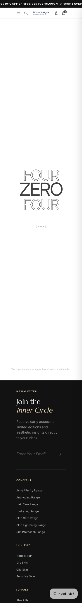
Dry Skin (22, 562)
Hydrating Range (27, 511)
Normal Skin (24, 555)
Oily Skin (22, 569)
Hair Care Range (27, 504)
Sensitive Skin (25, 576)
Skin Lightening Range (31, 525)
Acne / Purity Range (29, 490)
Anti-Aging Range (28, 497)
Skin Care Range (27, 518)
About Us (22, 600)
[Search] (26, 13)
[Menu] (19, 13)
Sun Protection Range (30, 532)
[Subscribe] (58, 454)
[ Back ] (41, 226)
